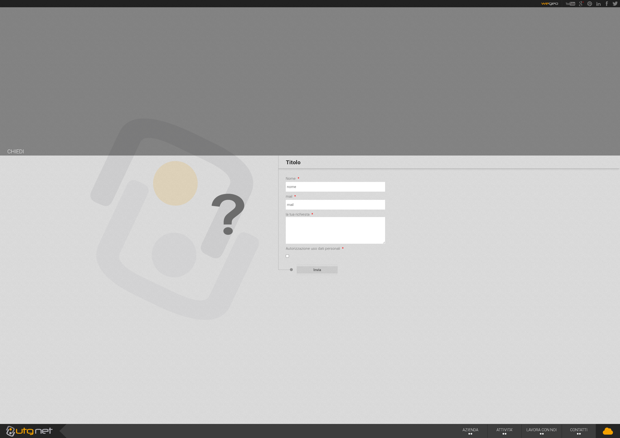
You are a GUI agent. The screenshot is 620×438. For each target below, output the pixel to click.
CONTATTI (579, 430)
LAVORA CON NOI (542, 430)
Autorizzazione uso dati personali (315, 248)
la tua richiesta (299, 214)
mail (291, 196)
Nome (292, 178)
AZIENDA (470, 430)
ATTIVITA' (504, 430)
